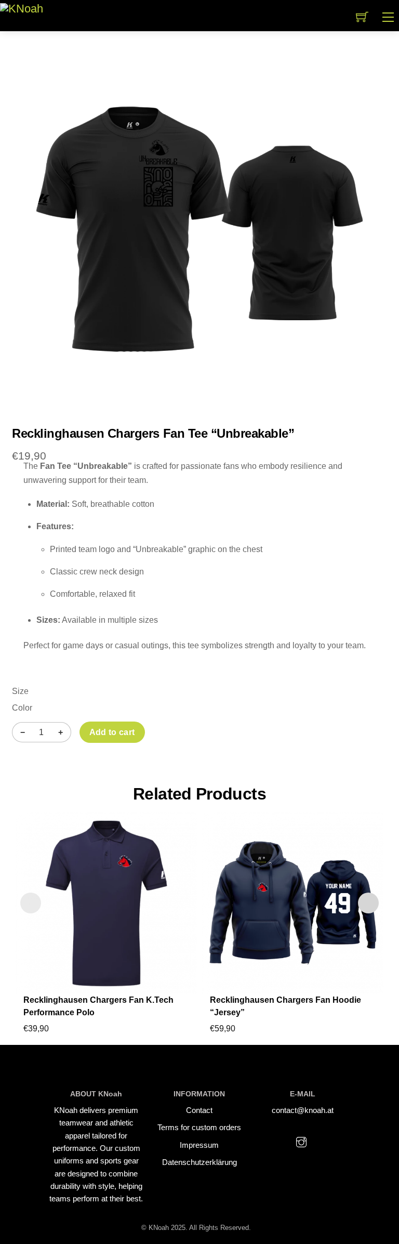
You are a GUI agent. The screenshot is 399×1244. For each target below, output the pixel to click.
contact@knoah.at (303, 1110)
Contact (199, 1110)
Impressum (199, 1145)
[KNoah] (21, 8)
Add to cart (112, 732)
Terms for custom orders (199, 1127)
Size (20, 691)
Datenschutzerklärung (199, 1162)
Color (22, 707)
